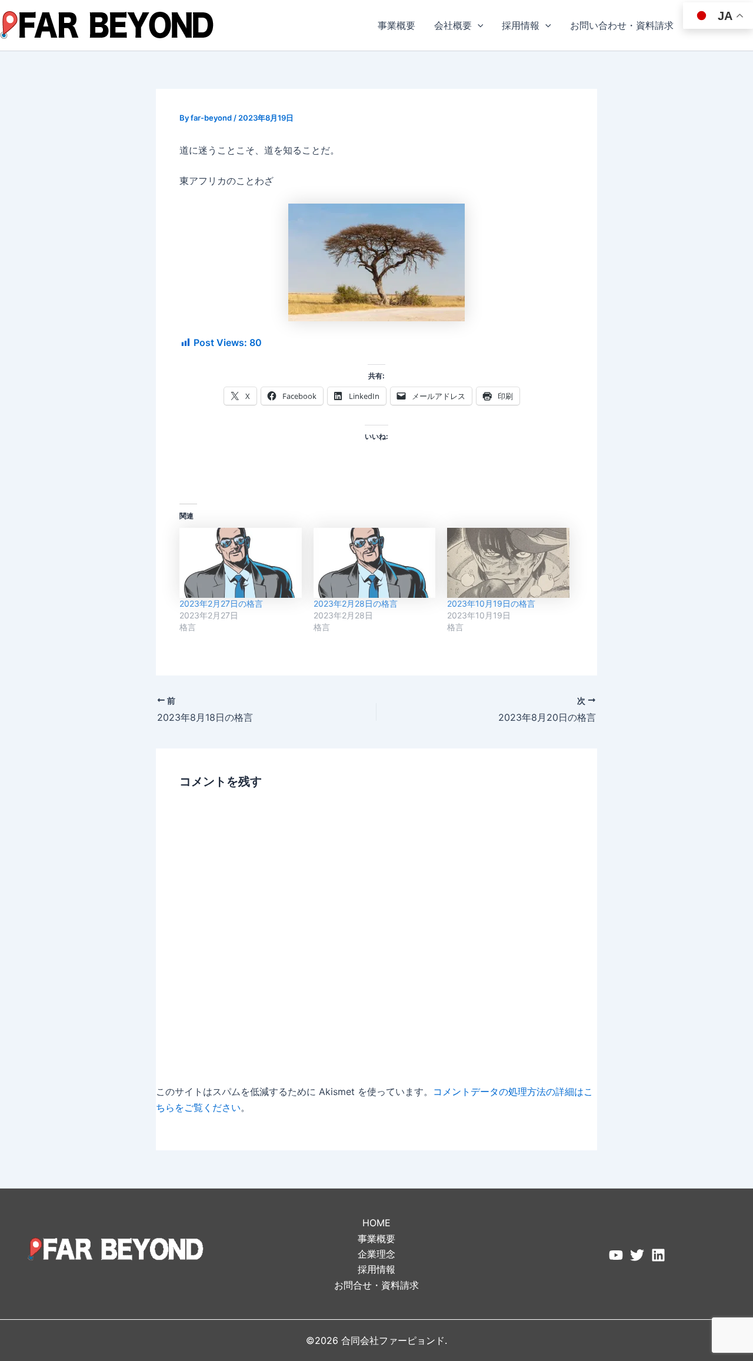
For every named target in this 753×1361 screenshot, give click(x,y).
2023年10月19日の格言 (491, 603)
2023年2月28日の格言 (356, 603)
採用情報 (520, 25)
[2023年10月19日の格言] (508, 563)
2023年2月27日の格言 (221, 603)
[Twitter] (637, 1255)
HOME (376, 1223)
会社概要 (453, 25)
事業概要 (396, 25)
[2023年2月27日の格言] (240, 563)
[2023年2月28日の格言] (375, 563)
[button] (478, 25)
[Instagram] (658, 1255)
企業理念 (376, 1254)
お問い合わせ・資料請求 (622, 25)
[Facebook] (616, 1255)
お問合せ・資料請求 (376, 1285)
